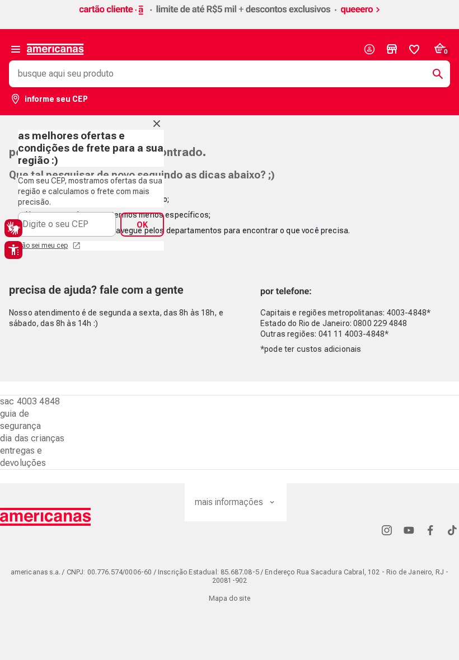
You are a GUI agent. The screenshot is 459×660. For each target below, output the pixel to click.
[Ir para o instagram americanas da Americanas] (387, 530)
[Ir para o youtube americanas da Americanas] (408, 530)
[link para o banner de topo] (229, 15)
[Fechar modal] (157, 123)
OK (142, 224)
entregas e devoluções (23, 456)
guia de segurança (20, 419)
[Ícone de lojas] (392, 49)
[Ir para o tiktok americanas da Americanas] (452, 530)
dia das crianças (32, 438)
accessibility (13, 250)
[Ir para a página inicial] (45, 517)
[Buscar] (433, 74)
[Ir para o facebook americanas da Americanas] (430, 530)
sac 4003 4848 (30, 401)
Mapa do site (229, 598)
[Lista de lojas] (392, 49)
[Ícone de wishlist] (414, 49)
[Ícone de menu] (15, 49)
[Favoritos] (414, 49)
